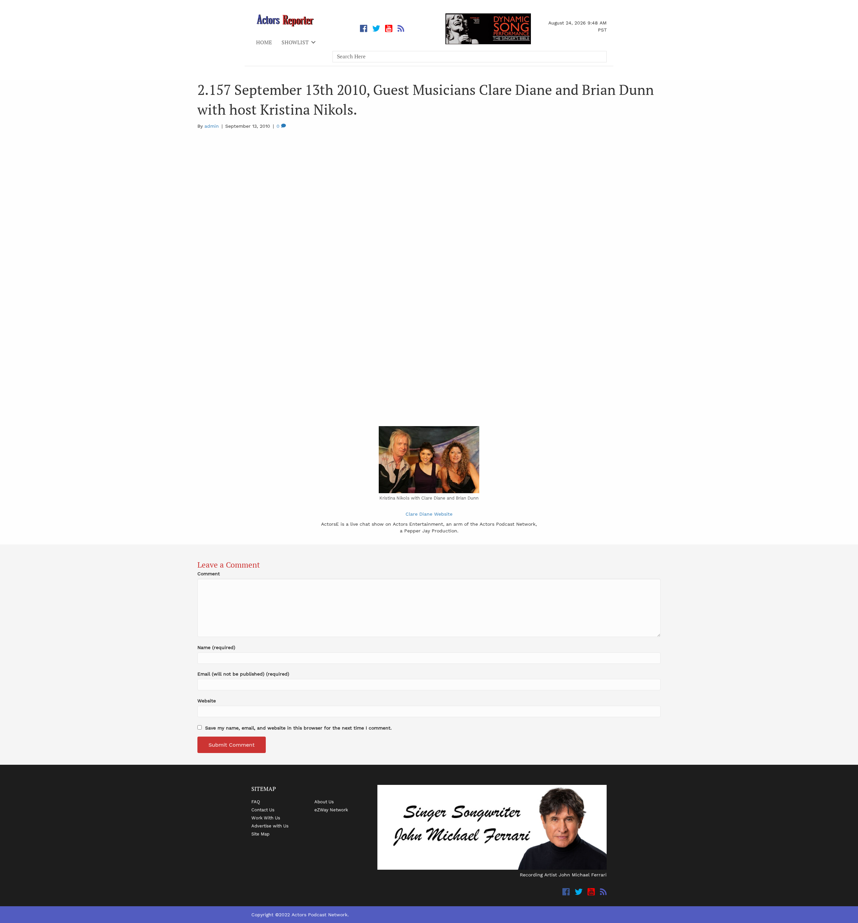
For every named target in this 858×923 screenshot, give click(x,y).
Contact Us (262, 809)
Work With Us (265, 817)
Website (206, 700)
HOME (264, 42)
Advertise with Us (270, 825)
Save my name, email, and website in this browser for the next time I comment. (298, 728)
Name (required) (216, 647)
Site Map (260, 833)
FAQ (255, 801)
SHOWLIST (295, 42)
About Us (324, 801)
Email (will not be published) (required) (243, 674)
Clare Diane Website (429, 514)
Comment (208, 573)
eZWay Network (331, 809)
